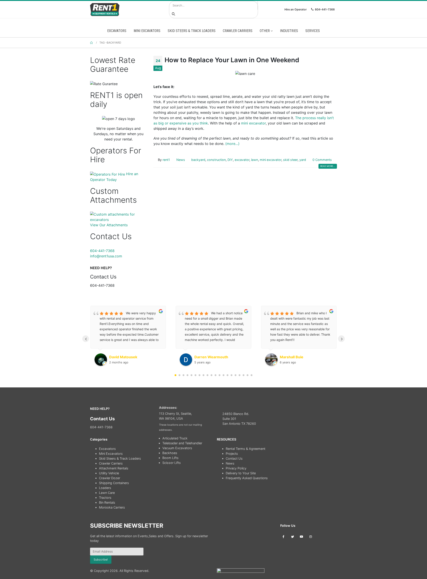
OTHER (265, 31)
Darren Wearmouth (126, 357)
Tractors (105, 497)
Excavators (107, 449)
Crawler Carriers (111, 463)
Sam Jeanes (290, 357)
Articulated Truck (174, 438)
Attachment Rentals (113, 468)
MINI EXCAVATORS (147, 31)
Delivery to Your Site (241, 473)
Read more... (327, 166)
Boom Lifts (170, 458)
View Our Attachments (109, 225)
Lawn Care (107, 493)
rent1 (166, 160)
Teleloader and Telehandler (182, 443)
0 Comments (322, 160)
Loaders (105, 488)
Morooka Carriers (112, 507)
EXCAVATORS (116, 31)
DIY (230, 160)
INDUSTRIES (289, 31)
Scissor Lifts (171, 463)
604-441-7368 (325, 9)
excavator (242, 160)
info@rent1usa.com (106, 256)
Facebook (283, 536)
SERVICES (312, 31)
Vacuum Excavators (177, 448)
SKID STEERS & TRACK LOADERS (192, 31)
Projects (232, 453)
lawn (254, 160)
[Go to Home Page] (91, 42)
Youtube (301, 536)
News (180, 160)
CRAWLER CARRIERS (237, 31)
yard (302, 160)
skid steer (290, 160)
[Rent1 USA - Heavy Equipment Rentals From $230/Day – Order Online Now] (104, 9)
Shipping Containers (114, 483)
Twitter (292, 536)
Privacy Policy (236, 468)
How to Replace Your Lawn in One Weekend (232, 60)
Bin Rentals (107, 502)
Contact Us (234, 458)
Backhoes (169, 453)
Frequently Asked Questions (247, 478)
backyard (198, 160)
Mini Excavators (111, 453)
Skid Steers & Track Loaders (120, 458)
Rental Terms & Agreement (245, 449)
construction (216, 160)
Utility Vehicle (109, 473)
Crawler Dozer (109, 478)
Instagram (310, 536)
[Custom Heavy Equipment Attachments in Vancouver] (118, 216)
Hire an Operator (295, 9)
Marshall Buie (206, 357)
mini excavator (253, 123)
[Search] (173, 14)
